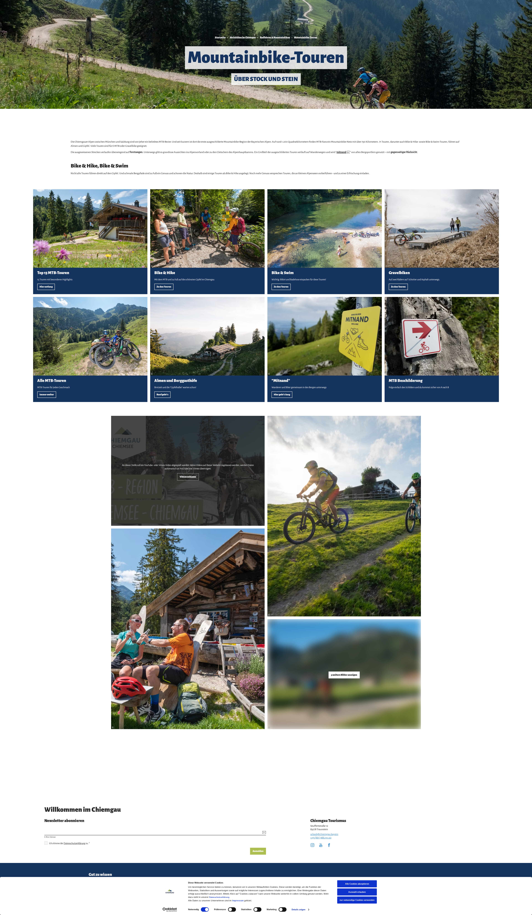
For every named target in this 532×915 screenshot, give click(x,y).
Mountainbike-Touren (305, 37)
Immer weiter (90, 349)
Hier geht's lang (324, 349)
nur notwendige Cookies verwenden (357, 900)
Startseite (220, 37)
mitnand (343, 152)
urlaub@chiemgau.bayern (324, 834)
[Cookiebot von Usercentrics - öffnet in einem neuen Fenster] (170, 910)
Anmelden (258, 851)
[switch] (232, 909)
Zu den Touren (207, 241)
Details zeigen (298, 909)
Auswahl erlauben (357, 892)
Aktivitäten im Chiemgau (243, 37)
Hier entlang (90, 241)
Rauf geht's (207, 349)
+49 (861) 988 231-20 (320, 837)
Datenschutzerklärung (219, 897)
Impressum (238, 900)
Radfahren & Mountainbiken (275, 37)
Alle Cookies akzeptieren (357, 884)
